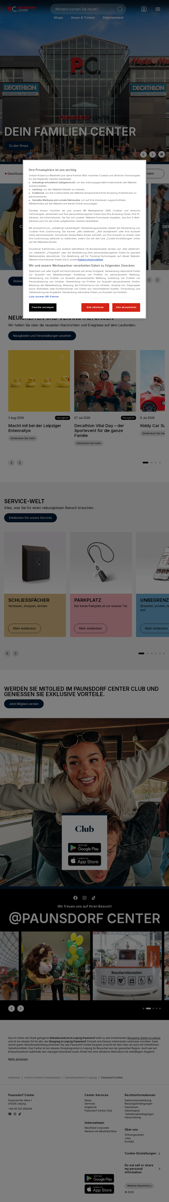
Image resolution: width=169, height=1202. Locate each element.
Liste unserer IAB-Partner (44, 296)
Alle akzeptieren (126, 307)
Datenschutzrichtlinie (90, 259)
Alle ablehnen (95, 307)
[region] (84, 239)
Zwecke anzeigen (43, 307)
